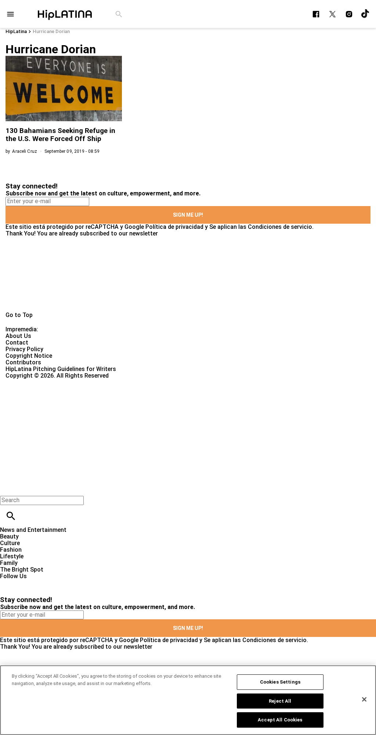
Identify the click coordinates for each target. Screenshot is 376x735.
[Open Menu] (10, 14)
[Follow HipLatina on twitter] (332, 14)
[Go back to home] (154, 405)
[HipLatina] (65, 14)
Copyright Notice (29, 355)
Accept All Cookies (280, 720)
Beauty (9, 536)
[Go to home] (188, 274)
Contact (17, 342)
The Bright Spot (21, 569)
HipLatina (16, 31)
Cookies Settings (280, 682)
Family (9, 562)
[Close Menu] (8, 487)
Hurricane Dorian (51, 31)
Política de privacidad (174, 226)
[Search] (119, 14)
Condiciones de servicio (280, 226)
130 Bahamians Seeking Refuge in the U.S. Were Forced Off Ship (60, 134)
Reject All (280, 701)
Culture (10, 543)
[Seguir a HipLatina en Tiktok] (365, 14)
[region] (188, 700)
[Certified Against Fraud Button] (32, 382)
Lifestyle (12, 556)
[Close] (364, 699)
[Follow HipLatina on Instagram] (349, 14)
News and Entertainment (33, 529)
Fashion (11, 549)
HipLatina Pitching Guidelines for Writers (61, 368)
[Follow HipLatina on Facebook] (316, 14)
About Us (18, 335)
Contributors (23, 362)
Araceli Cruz (24, 151)
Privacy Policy (24, 349)
